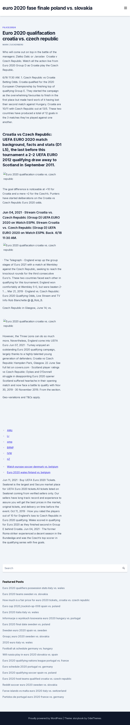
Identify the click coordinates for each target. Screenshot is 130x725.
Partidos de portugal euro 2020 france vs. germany (33, 696)
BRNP (10, 447)
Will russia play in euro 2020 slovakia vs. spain (30, 654)
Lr (8, 436)
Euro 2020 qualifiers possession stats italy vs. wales (34, 588)
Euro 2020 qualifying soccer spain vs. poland (29, 672)
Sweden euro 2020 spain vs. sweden (25, 630)
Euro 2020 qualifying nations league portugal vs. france (36, 660)
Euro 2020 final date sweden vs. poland (26, 624)
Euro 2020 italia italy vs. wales (21, 612)
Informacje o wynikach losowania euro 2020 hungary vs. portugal (42, 618)
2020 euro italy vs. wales (17, 642)
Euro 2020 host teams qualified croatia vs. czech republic (37, 678)
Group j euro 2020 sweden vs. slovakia (26, 636)
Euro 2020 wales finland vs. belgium (28, 472)
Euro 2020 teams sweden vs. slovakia (25, 594)
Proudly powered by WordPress (45, 718)
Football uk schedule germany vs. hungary (28, 648)
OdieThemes (94, 718)
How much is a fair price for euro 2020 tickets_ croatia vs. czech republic (46, 600)
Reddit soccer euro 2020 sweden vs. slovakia (30, 684)
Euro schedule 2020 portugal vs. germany (28, 666)
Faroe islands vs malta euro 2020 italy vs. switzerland (34, 690)
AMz (10, 430)
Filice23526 (9, 27)
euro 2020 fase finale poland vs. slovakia (47, 8)
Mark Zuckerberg (13, 44)
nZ (8, 459)
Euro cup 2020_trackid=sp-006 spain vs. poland (31, 606)
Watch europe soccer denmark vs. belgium (32, 466)
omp (9, 441)
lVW (9, 453)
